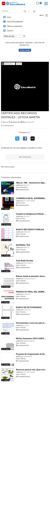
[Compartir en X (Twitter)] (17, 138)
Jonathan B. (28, 356)
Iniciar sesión (25, 50)
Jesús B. (27, 216)
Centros (10, 31)
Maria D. (27, 247)
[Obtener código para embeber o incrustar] (33, 138)
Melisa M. (27, 232)
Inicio (9, 17)
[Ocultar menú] (44, 15)
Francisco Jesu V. (30, 278)
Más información (25, 157)
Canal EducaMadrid (15, 22)
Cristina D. (27, 294)
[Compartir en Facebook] (25, 138)
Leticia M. (30, 122)
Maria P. (26, 185)
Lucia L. (26, 325)
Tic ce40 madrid (29, 201)
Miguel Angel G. (29, 341)
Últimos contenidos (14, 26)
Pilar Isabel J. (28, 263)
